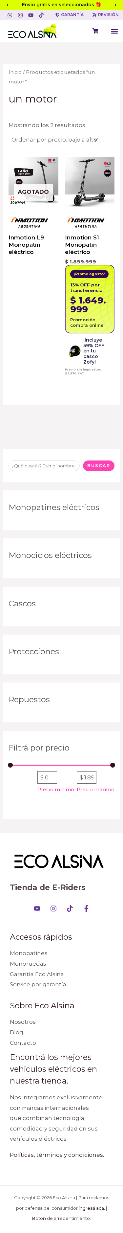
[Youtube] (37, 908)
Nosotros (23, 1022)
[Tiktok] (70, 908)
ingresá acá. (92, 1208)
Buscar (98, 465)
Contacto (23, 1043)
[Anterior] (7, 5)
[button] (114, 31)
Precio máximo (95, 790)
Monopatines (29, 953)
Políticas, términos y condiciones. (57, 1155)
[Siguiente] (115, 5)
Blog (16, 1032)
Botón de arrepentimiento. (61, 1218)
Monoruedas (28, 963)
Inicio (15, 72)
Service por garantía (38, 984)
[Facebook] (86, 908)
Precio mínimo (55, 790)
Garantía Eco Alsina (37, 974)
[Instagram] (53, 908)
